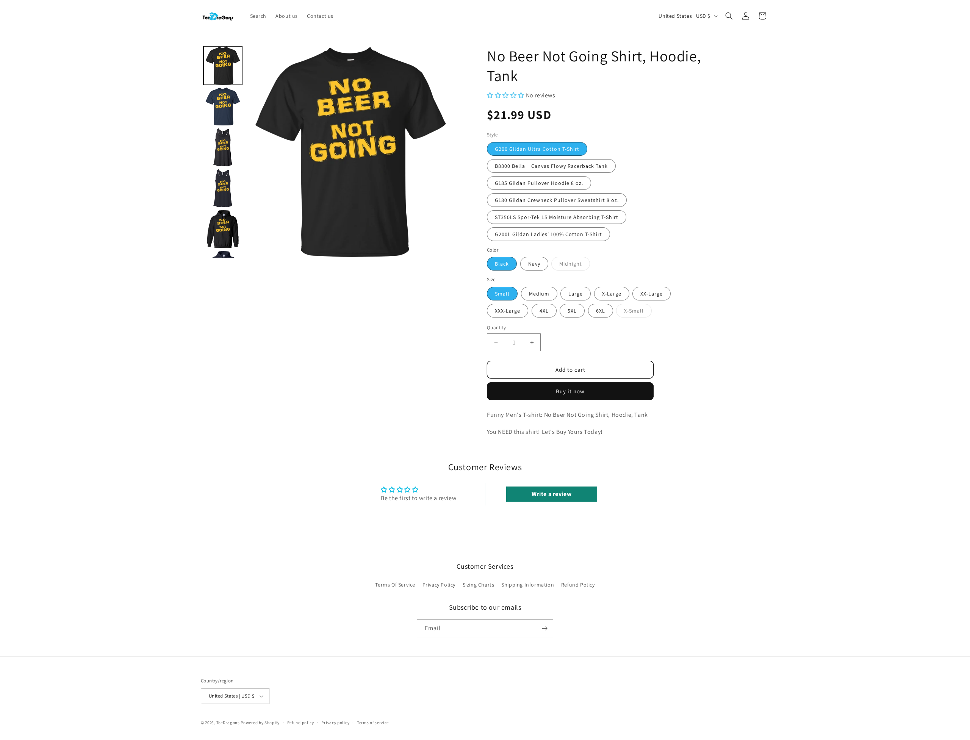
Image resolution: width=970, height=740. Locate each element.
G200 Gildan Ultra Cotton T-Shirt (537, 148)
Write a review (551, 494)
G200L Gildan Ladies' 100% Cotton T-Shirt (548, 234)
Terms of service (373, 722)
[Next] (446, 152)
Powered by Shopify (260, 722)
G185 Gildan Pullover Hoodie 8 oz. (539, 183)
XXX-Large (507, 310)
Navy (534, 263)
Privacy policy (335, 722)
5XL (572, 310)
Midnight (574, 265)
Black (502, 263)
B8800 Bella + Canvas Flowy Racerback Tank (551, 166)
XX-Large (651, 293)
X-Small (638, 312)
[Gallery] (329, 152)
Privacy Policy (438, 584)
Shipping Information (527, 584)
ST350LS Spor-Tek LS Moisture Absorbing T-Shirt (556, 217)
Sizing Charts (478, 584)
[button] (729, 16)
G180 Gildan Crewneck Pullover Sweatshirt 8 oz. (557, 200)
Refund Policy (578, 584)
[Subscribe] (544, 628)
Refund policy (300, 722)
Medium (539, 293)
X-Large (611, 293)
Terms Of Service (395, 584)
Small (502, 293)
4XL (544, 310)
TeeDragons (228, 722)
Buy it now (570, 391)
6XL (600, 310)
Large (575, 293)
